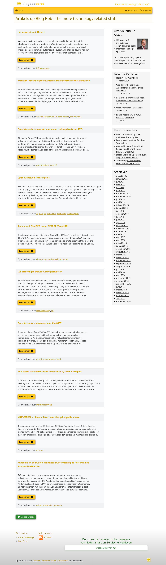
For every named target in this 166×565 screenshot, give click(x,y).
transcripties (73, 213)
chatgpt (40, 259)
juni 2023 (120, 190)
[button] (131, 10)
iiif (56, 165)
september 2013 (123, 284)
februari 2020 (122, 205)
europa (39, 116)
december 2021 (123, 193)
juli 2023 (120, 187)
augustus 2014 (123, 266)
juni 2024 (120, 181)
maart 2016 (121, 243)
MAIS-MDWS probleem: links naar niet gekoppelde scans (48, 417)
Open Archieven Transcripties (34, 177)
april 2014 (120, 275)
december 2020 (123, 196)
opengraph (56, 359)
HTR (41, 213)
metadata (51, 213)
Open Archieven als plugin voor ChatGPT (39, 323)
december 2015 (123, 249)
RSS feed (48, 537)
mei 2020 (120, 202)
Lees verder (24, 60)
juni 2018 (120, 219)
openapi (46, 359)
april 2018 (120, 222)
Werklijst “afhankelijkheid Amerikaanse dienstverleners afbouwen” (54, 80)
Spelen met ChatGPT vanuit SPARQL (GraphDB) (43, 226)
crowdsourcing (43, 310)
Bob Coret (23, 541)
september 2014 (123, 263)
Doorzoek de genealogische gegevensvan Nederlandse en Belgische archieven (106, 540)
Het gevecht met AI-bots (31, 32)
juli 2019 (120, 211)
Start (21, 10)
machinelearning (44, 404)
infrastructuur (42, 68)
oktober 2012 (122, 295)
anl (42, 450)
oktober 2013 (122, 281)
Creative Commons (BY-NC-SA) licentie (50, 560)
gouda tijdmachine (45, 165)
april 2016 (120, 240)
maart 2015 (121, 254)
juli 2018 (120, 216)
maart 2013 (121, 289)
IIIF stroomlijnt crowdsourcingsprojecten (40, 271)
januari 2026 (122, 179)
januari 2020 (122, 208)
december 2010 (123, 301)
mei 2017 (120, 234)
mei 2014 (120, 272)
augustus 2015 (123, 251)
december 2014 (123, 260)
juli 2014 (120, 269)
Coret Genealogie (26, 537)
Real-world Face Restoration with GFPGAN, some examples (50, 371)
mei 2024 (120, 184)
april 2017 (120, 237)
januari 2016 (122, 246)
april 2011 (120, 298)
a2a (38, 450)
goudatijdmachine (52, 259)
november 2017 (123, 228)
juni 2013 (120, 286)
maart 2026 (121, 176)
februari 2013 (122, 292)
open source (63, 116)
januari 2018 (122, 225)
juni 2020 (120, 199)
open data (61, 213)
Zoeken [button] (146, 10)
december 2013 (123, 278)
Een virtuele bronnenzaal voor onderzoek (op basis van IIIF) (50, 129)
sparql (65, 259)
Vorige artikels (27, 517)
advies (39, 505)
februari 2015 (122, 257)
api (40, 359)
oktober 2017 (122, 231)
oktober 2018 (122, 214)
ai (37, 213)
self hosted (75, 116)
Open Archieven (104, 547)
